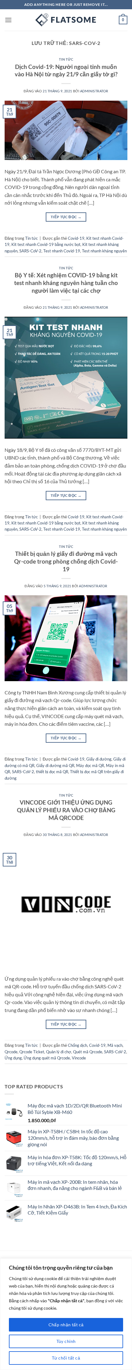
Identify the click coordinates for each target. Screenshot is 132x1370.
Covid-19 (76, 238)
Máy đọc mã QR (90, 765)
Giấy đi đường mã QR (55, 765)
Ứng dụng (13, 1057)
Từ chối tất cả (66, 1357)
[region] (66, 1314)
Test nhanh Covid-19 (61, 250)
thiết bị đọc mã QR (52, 771)
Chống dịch (77, 1045)
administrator (94, 91)
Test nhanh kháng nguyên (104, 250)
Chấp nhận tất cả (66, 1324)
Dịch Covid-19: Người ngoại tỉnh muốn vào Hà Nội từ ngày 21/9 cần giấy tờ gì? (66, 70)
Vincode (79, 1057)
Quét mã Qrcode (87, 1051)
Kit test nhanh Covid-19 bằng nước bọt (45, 244)
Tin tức (66, 59)
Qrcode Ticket (31, 1051)
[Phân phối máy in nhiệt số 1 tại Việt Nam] (66, 20)
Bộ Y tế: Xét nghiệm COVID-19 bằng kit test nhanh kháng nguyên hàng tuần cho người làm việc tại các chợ (66, 282)
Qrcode (11, 1051)
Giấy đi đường (98, 759)
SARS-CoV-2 (30, 250)
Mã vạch (114, 1045)
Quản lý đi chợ (58, 1051)
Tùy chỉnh (66, 1341)
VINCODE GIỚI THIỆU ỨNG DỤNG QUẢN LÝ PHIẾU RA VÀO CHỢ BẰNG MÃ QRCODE (66, 810)
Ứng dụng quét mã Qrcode (47, 1057)
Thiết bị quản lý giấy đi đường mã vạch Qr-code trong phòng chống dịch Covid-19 (66, 561)
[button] (8, 19)
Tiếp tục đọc (66, 217)
